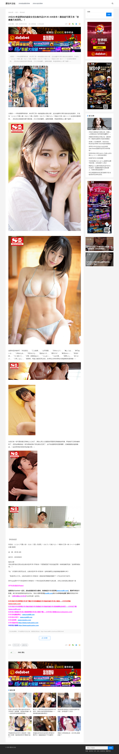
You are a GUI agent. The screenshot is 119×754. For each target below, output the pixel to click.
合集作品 (24, 645)
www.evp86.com (62, 590)
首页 (16, 12)
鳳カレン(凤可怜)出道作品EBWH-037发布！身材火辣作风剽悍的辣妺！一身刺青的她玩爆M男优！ (44, 711)
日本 (95, 751)
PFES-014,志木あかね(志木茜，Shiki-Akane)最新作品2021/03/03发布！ (99, 148)
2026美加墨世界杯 (24, 3)
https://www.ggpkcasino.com (28, 625)
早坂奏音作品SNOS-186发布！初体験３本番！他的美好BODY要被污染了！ (19, 735)
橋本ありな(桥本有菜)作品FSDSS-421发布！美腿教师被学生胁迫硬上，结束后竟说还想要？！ (100, 167)
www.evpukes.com (24, 620)
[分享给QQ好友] (76, 24)
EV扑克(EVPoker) (17, 585)
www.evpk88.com (28, 614)
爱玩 (13, 24)
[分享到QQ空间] (79, 24)
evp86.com (49, 593)
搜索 (88, 11)
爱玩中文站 (10, 3)
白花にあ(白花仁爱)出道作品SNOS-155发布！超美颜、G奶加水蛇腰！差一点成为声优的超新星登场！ (19, 711)
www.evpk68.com (26, 617)
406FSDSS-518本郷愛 (96, 158)
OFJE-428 (16, 645)
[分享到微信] (73, 24)
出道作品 (102, 751)
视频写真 (108, 751)
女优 (98, 751)
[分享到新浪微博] (69, 24)
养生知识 (22, 12)
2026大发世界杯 (38, 3)
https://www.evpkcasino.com (28, 623)
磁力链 (91, 751)
